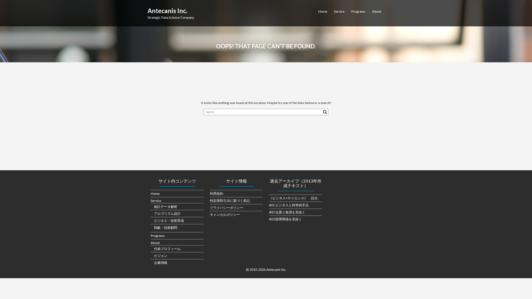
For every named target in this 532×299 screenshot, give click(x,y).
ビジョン (160, 255)
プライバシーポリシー (226, 208)
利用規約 (216, 193)
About (376, 11)
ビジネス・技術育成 (169, 220)
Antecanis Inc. (167, 10)
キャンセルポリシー (225, 214)
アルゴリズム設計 (167, 213)
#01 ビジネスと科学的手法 (289, 205)
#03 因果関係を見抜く (285, 219)
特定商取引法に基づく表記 (230, 200)
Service (339, 11)
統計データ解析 (165, 206)
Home (322, 11)
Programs (358, 11)
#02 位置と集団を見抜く (287, 212)
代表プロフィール (167, 249)
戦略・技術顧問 (165, 227)
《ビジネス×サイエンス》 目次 (293, 198)
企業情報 (160, 263)
